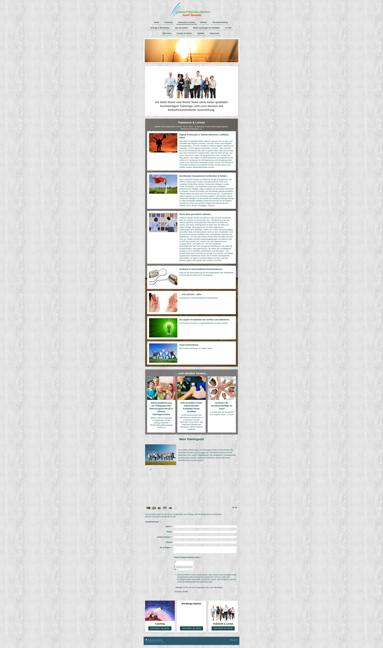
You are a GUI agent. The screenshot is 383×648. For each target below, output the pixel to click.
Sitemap (159, 640)
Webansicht (233, 640)
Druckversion (152, 640)
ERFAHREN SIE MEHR (159, 628)
